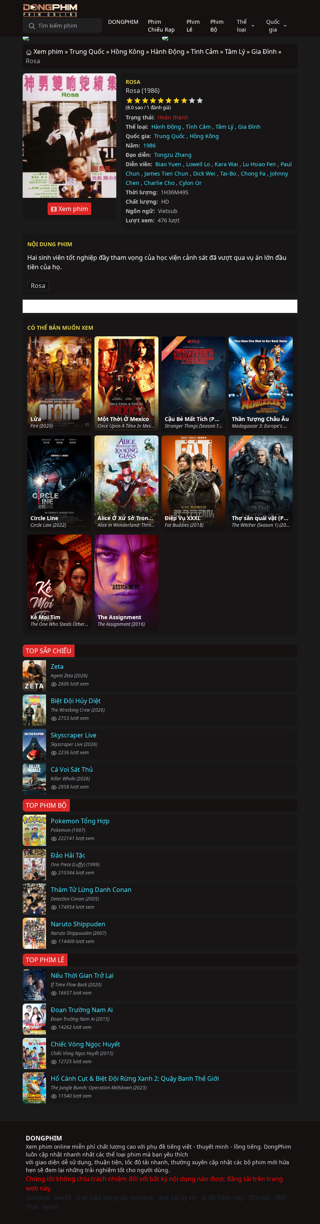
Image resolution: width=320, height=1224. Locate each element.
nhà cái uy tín (177, 1197)
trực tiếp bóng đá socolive (114, 1197)
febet (51, 1207)
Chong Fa (253, 173)
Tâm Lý (224, 126)
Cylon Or (190, 183)
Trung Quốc (169, 136)
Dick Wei (204, 173)
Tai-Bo (228, 173)
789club (259, 1197)
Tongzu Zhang (173, 154)
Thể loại (242, 25)
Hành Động (166, 126)
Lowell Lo (198, 164)
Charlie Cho (159, 183)
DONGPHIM (44, 1138)
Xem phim (72, 208)
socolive (38, 1197)
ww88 (62, 1197)
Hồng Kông (204, 136)
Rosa (133, 81)
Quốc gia (273, 25)
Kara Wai (226, 164)
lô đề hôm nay (222, 1197)
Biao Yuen (168, 164)
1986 (149, 145)
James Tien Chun (166, 173)
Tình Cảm (198, 126)
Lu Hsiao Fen (259, 164)
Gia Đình (249, 126)
